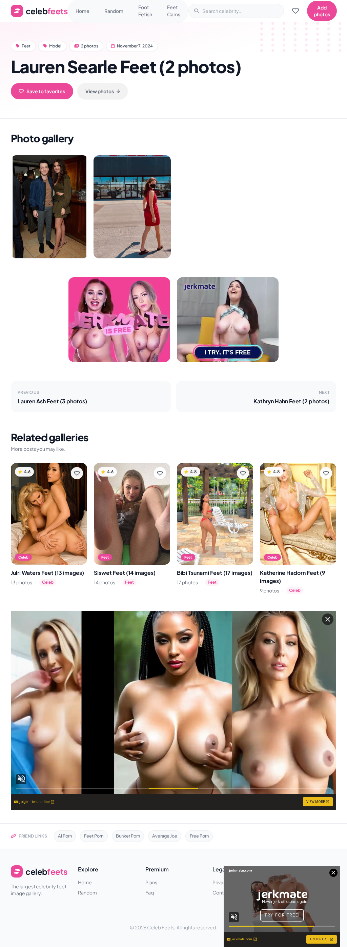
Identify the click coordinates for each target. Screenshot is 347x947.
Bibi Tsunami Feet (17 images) (214, 572)
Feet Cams (173, 10)
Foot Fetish (145, 10)
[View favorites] (295, 10)
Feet (26, 45)
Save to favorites (45, 91)
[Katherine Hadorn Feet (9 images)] (298, 514)
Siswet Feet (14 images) (125, 572)
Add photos (322, 10)
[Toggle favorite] (77, 473)
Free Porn (199, 836)
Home (82, 11)
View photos (99, 91)
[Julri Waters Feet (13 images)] (49, 514)
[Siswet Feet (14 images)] (132, 514)
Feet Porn (93, 836)
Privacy (220, 882)
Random (113, 11)
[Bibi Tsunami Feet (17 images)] (215, 514)
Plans (151, 882)
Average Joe (164, 836)
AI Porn (65, 836)
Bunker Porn (128, 836)
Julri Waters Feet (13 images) (47, 572)
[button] (49, 206)
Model (55, 45)
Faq (149, 892)
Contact (221, 892)
